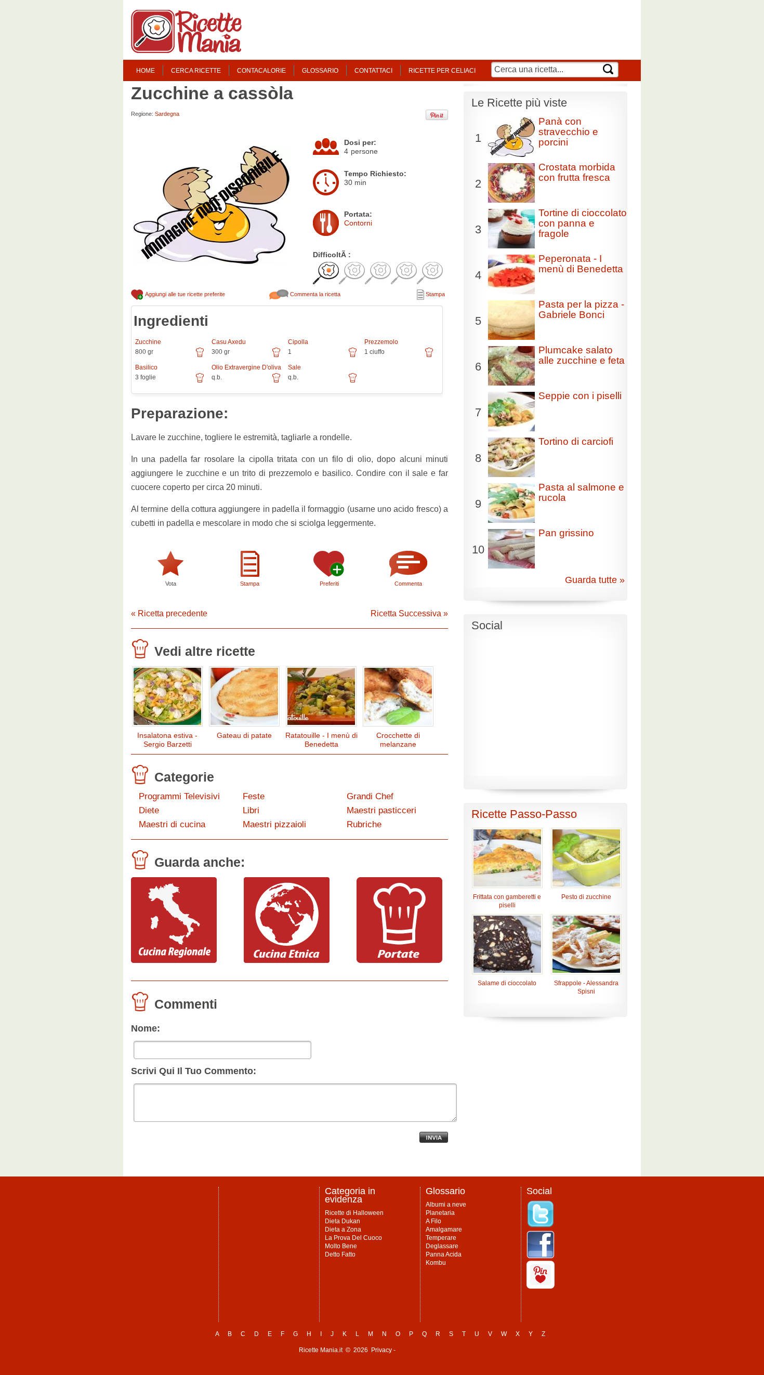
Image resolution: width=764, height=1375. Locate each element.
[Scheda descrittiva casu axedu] (276, 356)
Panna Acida (444, 1254)
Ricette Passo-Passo (524, 814)
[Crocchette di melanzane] (398, 698)
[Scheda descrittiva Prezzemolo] (429, 356)
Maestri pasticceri (381, 810)
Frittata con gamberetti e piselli (507, 901)
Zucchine (148, 342)
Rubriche (364, 824)
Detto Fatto (340, 1254)
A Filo (433, 1221)
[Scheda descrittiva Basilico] (200, 381)
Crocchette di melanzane (398, 739)
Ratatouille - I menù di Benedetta (321, 739)
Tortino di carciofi (575, 441)
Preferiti (329, 583)
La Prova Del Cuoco (353, 1237)
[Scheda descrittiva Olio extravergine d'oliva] (276, 381)
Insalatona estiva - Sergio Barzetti (167, 739)
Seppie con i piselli (580, 395)
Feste (254, 796)
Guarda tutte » (595, 580)
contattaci (373, 70)
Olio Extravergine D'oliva (246, 367)
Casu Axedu (229, 342)
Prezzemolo (381, 342)
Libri (251, 810)
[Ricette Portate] (399, 960)
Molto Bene (341, 1246)
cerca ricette (196, 70)
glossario (320, 70)
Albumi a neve (446, 1204)
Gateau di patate (244, 735)
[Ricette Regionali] (174, 960)
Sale (294, 367)
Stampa (434, 294)
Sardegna (167, 114)
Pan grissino (566, 532)
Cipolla (298, 342)
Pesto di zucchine (586, 897)
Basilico (146, 367)
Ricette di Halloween (354, 1213)
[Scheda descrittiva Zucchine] (200, 356)
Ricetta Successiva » (409, 613)
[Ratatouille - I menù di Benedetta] (321, 698)
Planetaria (440, 1213)
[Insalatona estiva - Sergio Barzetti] (167, 698)
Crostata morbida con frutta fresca (576, 172)
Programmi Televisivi (179, 796)
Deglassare (442, 1246)
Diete (149, 810)
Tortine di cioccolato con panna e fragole (582, 223)
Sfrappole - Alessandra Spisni (586, 987)
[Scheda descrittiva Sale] (353, 381)
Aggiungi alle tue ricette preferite (184, 294)
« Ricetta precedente (169, 613)
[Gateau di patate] (244, 698)
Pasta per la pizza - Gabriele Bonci (581, 309)
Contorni (358, 223)
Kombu (436, 1262)
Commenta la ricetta (314, 294)
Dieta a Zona (343, 1229)
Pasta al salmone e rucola (581, 492)
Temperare (441, 1237)
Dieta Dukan (342, 1221)
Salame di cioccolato (507, 983)
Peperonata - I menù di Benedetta (580, 263)
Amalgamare (444, 1229)
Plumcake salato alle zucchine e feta (581, 355)
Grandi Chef (370, 796)
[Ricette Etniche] (287, 960)
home (145, 70)
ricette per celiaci (442, 70)
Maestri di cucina (172, 824)
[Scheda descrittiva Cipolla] (353, 356)
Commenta (408, 583)
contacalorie (261, 70)
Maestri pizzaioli (274, 824)
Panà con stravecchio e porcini (568, 132)
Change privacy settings (431, 1350)
